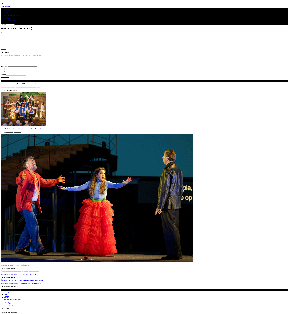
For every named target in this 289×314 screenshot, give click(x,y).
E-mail (3, 72)
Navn (2, 69)
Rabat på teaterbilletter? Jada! (12, 15)
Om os (5, 17)
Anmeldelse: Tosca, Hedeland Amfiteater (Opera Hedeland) (17, 265)
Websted (3, 74)
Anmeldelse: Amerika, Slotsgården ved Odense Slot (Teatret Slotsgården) (21, 87)
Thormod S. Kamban (11, 90)
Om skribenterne (11, 20)
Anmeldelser (7, 9)
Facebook (6, 308)
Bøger (5, 11)
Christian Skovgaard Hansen (13, 132)
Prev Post (3, 49)
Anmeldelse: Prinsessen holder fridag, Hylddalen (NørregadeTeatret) (19, 274)
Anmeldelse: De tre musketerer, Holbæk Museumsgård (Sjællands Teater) (21, 129)
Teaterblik (6, 14)
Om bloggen (10, 22)
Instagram (6, 310)
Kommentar (4, 66)
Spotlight (6, 12)
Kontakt (9, 18)
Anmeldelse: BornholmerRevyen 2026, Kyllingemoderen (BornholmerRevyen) (21, 283)
